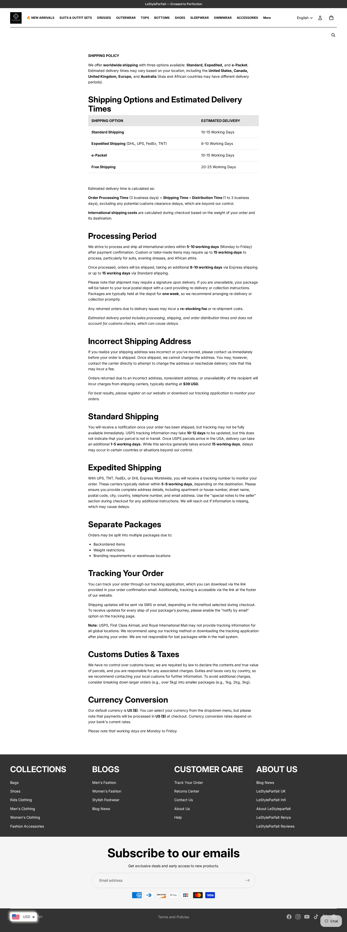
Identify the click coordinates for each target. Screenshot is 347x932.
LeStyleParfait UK (271, 791)
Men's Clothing (22, 808)
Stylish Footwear (105, 800)
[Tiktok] (316, 917)
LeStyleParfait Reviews (275, 826)
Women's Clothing (25, 817)
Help (178, 817)
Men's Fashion (104, 782)
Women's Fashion (106, 791)
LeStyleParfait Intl (271, 800)
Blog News (101, 808)
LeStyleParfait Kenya (273, 817)
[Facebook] (289, 917)
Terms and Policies (173, 917)
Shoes (15, 791)
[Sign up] (247, 880)
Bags (14, 782)
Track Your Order (188, 782)
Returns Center (186, 791)
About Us (182, 808)
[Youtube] (307, 917)
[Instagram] (298, 917)
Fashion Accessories (27, 826)
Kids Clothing (21, 800)
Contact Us (183, 800)
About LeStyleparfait (273, 808)
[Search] (333, 35)
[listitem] (267, 17)
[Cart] (331, 17)
